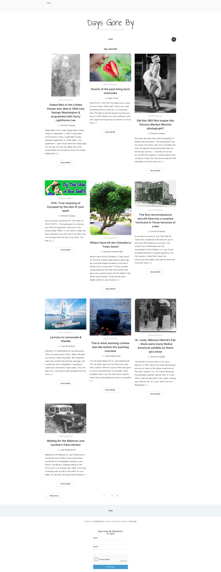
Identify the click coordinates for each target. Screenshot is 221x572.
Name (95, 538)
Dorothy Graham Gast (113, 251)
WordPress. (99, 521)
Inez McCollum (68, 346)
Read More (66, 163)
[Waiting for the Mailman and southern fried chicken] (65, 418)
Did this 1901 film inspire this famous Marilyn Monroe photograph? (155, 124)
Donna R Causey (68, 125)
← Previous (53, 496)
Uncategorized (65, 100)
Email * (96, 547)
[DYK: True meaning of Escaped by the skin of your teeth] (65, 187)
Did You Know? (66, 198)
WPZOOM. (133, 521)
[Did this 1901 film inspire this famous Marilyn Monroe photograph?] (155, 83)
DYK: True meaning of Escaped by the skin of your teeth (65, 206)
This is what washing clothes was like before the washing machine (110, 347)
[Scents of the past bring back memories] (110, 67)
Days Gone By (110, 22)
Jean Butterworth (113, 356)
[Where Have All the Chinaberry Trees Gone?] (110, 207)
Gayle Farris (113, 98)
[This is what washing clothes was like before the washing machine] (110, 317)
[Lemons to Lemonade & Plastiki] (65, 314)
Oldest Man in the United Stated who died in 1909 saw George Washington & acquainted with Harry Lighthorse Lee (65, 112)
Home (49, 3)
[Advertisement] (134, 6)
